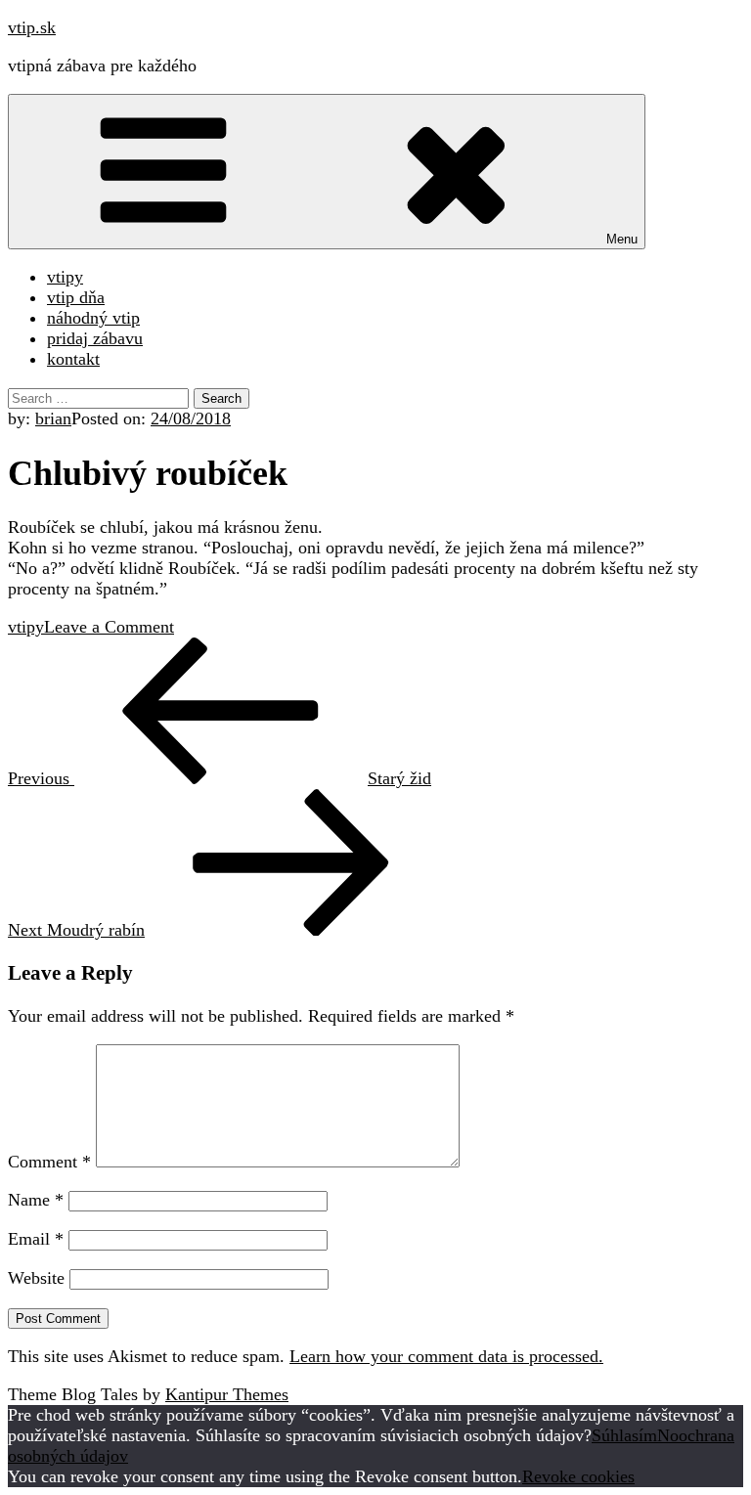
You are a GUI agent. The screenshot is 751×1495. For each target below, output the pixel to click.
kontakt (73, 359)
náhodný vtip (93, 318)
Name (36, 1199)
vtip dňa (76, 297)
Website (36, 1278)
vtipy (65, 276)
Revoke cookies (578, 1476)
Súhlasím (624, 1435)
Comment (49, 1161)
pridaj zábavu (95, 338)
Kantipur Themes (226, 1394)
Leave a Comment (109, 627)
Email (36, 1239)
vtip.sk (32, 27)
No (668, 1435)
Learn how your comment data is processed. (446, 1356)
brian (53, 418)
